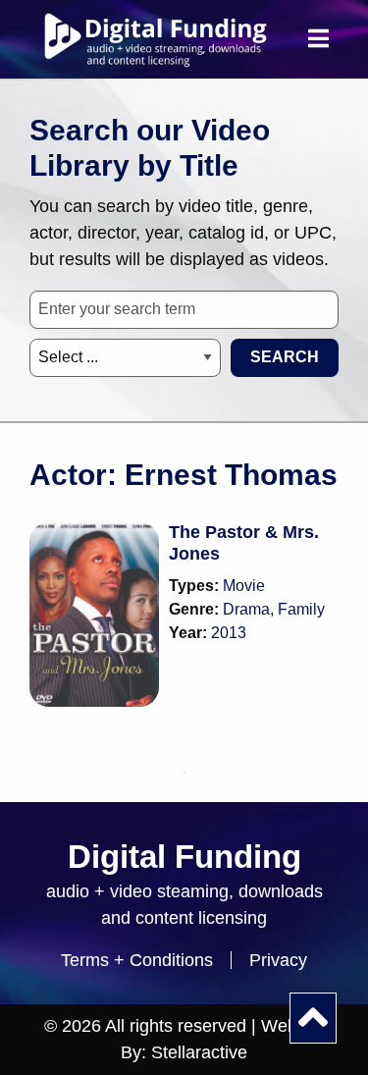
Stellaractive (199, 1052)
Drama (246, 609)
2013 (228, 632)
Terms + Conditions (137, 960)
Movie (244, 585)
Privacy (278, 960)
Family (301, 609)
